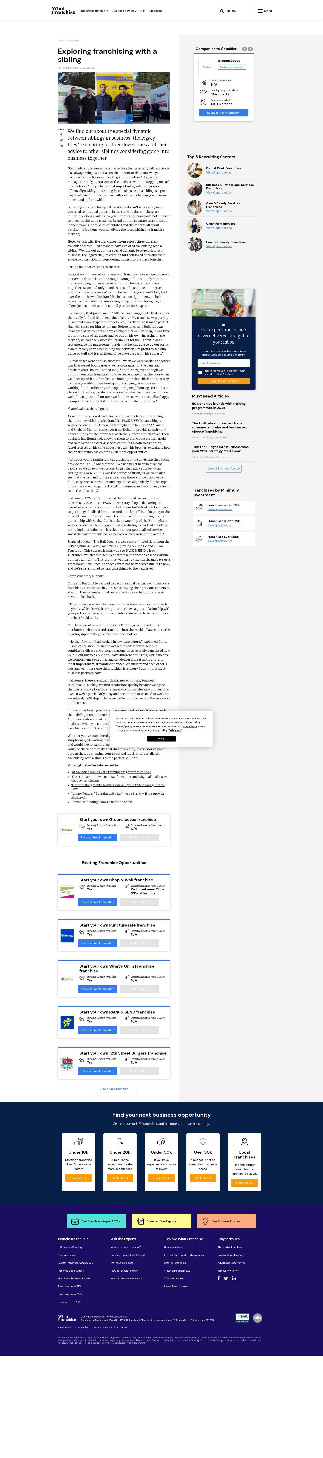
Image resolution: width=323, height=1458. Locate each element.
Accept (161, 738)
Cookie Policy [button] (190, 726)
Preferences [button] (175, 730)
